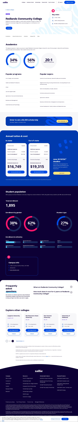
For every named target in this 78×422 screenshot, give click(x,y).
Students (26, 36)
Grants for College (27, 396)
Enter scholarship (61, 121)
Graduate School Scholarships (29, 386)
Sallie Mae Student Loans (63, 378)
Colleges (23, 2)
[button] (39, 402)
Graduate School (30, 2)
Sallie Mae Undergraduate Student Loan (63, 384)
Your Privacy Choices (20, 402)
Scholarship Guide (27, 381)
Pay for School (51, 2)
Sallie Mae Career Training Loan (64, 387)
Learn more (61, 173)
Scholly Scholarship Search (46, 384)
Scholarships (37, 2)
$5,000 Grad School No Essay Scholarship (46, 381)
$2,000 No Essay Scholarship (46, 378)
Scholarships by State (27, 388)
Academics (8, 36)
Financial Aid (44, 2)
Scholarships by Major (28, 391)
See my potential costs (16, 172)
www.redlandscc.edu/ (14, 270)
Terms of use (30, 402)
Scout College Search (28, 378)
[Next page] (13, 341)
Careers (7, 386)
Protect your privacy (10, 402)
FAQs (38, 36)
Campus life (32, 36)
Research (8, 391)
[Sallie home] (12, 2)
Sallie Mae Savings (61, 390)
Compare (9, 28)
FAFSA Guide (26, 394)
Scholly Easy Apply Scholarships (47, 387)
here (47, 356)
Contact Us (8, 381)
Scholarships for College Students (30, 383)
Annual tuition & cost (17, 36)
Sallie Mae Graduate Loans (63, 381)
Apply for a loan (69, 2)
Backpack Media (9, 388)
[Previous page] (7, 341)
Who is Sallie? (9, 378)
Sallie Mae (8, 383)
